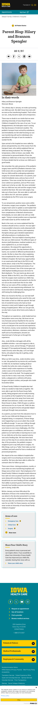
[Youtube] (22, 602)
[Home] (7, 5)
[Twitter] (16, 602)
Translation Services (8, 675)
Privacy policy (5, 695)
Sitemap (4, 683)
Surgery (10, 528)
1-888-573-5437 (19, 633)
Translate (26, 5)
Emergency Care (13, 521)
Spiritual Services (26, 678)
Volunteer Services (7, 680)
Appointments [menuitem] (7, 12)
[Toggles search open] (32, 5)
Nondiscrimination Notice (10, 667)
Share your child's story (15, 563)
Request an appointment (20, 609)
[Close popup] (36, 687)
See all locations (17, 612)
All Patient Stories (20, 25)
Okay (18, 700)
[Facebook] (10, 602)
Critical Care (12, 525)
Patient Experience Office (23, 675)
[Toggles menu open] (35, 5)
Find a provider (17, 615)
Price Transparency (20, 680)
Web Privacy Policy (29, 670)
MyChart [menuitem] (23, 12)
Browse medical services (20, 618)
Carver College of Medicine (16, 683)
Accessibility (6, 672)
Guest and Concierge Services (11, 678)
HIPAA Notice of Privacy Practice (12, 670)
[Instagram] (27, 602)
